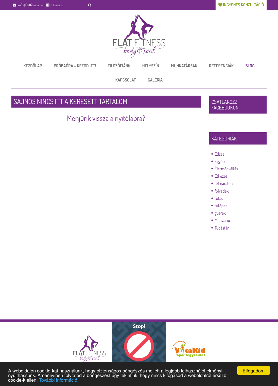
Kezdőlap (32, 65)
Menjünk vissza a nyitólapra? (106, 118)
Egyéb (220, 161)
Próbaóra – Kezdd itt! (75, 65)
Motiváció (222, 220)
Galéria (155, 80)
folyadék (222, 191)
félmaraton (224, 183)
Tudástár (222, 228)
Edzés (219, 154)
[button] (90, 5)
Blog (250, 65)
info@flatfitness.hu (30, 5)
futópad (221, 205)
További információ (58, 379)
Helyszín (150, 65)
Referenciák (221, 65)
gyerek (220, 213)
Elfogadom (253, 370)
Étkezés (221, 176)
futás (219, 198)
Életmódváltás (226, 168)
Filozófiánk (119, 65)
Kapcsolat (125, 80)
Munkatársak (184, 65)
